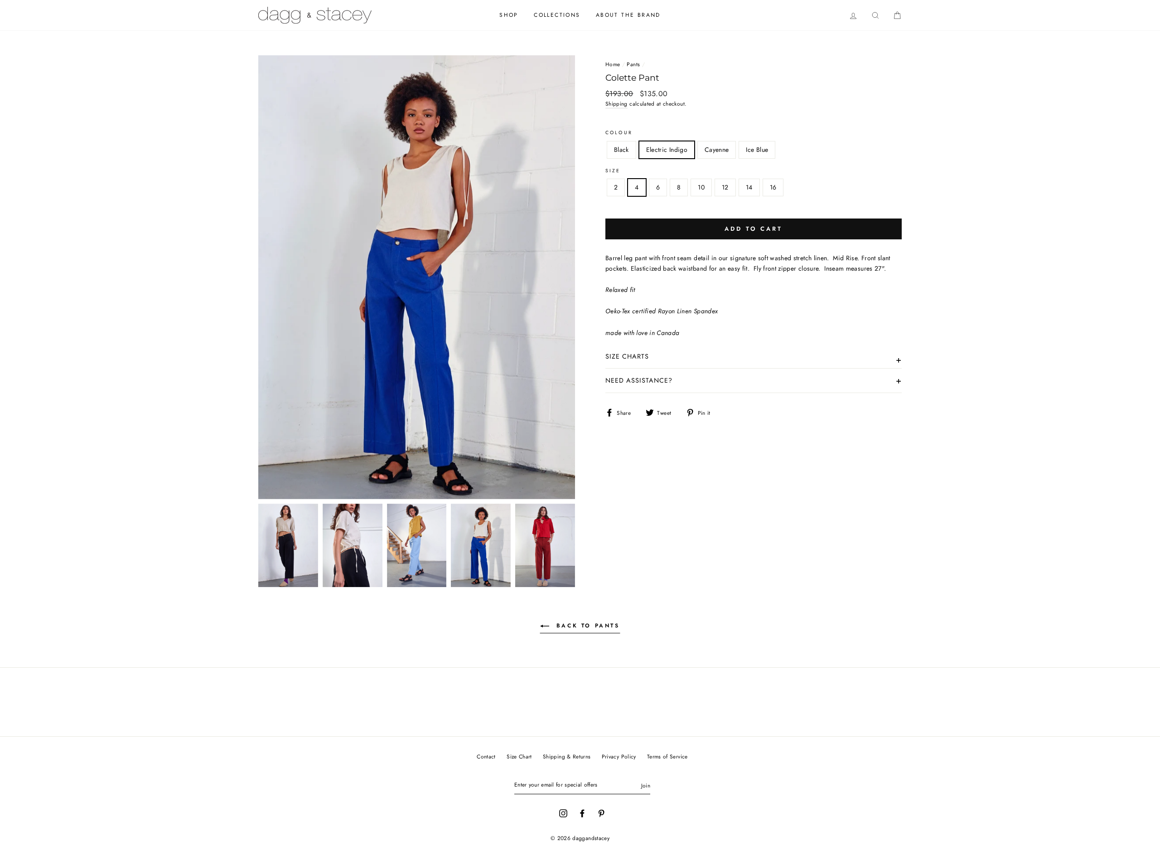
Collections (557, 15)
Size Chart (519, 756)
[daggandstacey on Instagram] (563, 812)
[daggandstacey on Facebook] (582, 812)
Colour (619, 132)
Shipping (616, 103)
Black (621, 149)
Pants (633, 64)
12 (725, 187)
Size (613, 170)
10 (701, 187)
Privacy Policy (619, 756)
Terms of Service (667, 756)
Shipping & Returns (566, 756)
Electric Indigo (666, 149)
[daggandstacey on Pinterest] (601, 812)
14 (749, 187)
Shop (508, 15)
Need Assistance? (638, 380)
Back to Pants (586, 626)
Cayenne (717, 149)
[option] (416, 277)
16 (773, 187)
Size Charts (627, 356)
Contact (486, 756)
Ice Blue (757, 149)
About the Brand (628, 15)
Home (612, 64)
